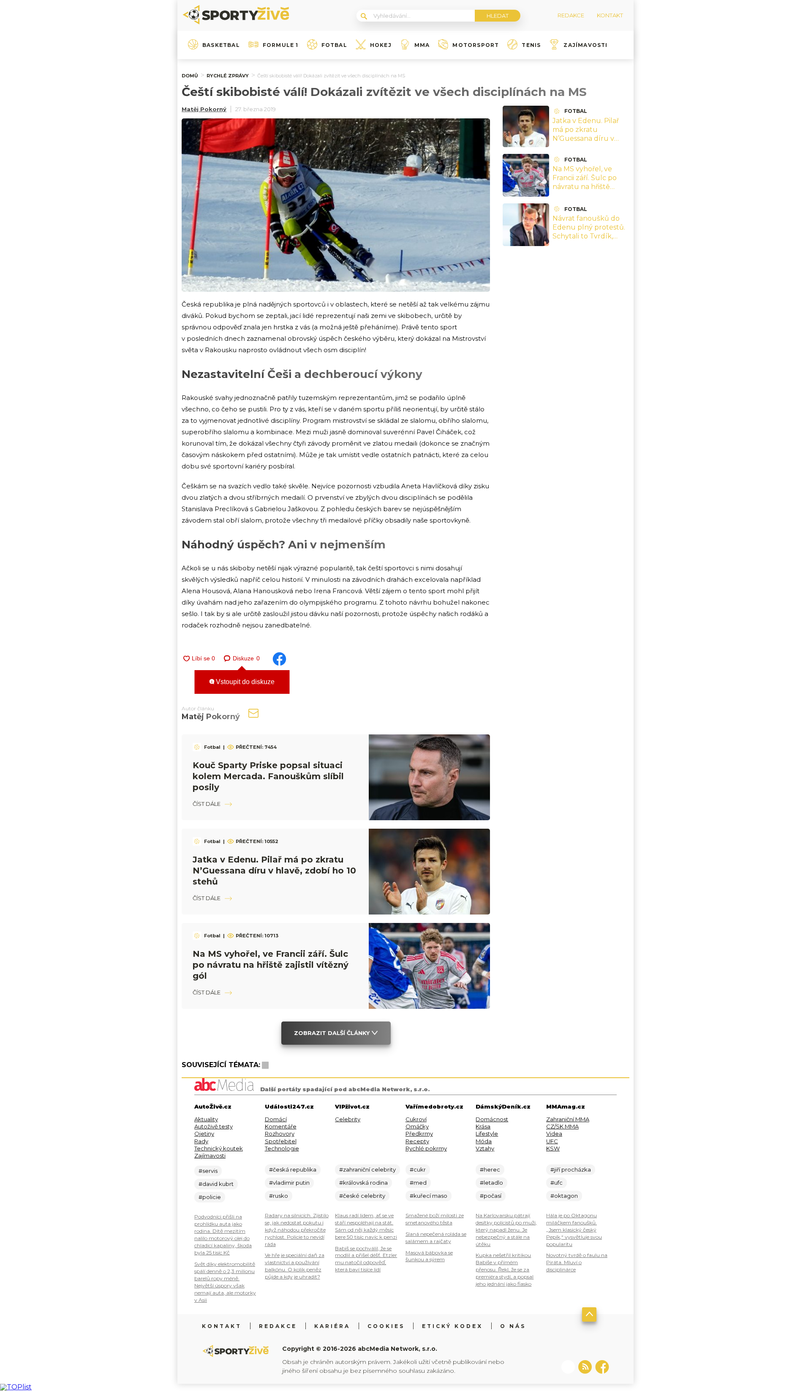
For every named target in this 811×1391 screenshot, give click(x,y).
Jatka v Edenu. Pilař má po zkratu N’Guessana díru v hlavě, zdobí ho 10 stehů (274, 870)
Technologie (282, 1148)
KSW (553, 1148)
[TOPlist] (16, 1387)
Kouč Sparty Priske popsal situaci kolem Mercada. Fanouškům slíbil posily (268, 776)
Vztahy (485, 1148)
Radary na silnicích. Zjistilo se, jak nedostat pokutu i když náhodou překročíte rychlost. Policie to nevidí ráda (297, 1229)
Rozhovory (279, 1133)
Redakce (278, 1326)
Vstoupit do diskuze (244, 681)
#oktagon (564, 1195)
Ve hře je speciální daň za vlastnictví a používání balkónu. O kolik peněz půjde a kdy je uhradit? (294, 1266)
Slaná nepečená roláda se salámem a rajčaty (436, 1237)
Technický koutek (218, 1148)
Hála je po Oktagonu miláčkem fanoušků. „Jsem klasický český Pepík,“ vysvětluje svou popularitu (574, 1229)
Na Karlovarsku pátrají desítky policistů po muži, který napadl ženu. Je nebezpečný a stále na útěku (506, 1229)
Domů (190, 76)
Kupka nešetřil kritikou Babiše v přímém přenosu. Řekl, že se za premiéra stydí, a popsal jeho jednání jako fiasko (504, 1269)
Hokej (381, 45)
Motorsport (475, 45)
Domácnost (492, 1119)
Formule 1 (281, 45)
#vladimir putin (289, 1182)
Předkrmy (419, 1133)
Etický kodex (452, 1326)
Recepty (417, 1141)
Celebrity (347, 1119)
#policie (210, 1197)
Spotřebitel (281, 1141)
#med (418, 1182)
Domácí (276, 1119)
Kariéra (332, 1326)
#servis (208, 1170)
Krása (483, 1126)
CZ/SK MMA (562, 1126)
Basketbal (221, 45)
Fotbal (334, 45)
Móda (484, 1141)
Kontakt (222, 1326)
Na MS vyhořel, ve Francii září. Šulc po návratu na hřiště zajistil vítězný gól (270, 965)
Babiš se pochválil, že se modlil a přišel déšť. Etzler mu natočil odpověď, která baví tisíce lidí (366, 1259)
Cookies (386, 1326)
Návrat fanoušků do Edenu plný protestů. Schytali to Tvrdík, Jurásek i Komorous (588, 231)
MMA (422, 45)
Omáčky (417, 1126)
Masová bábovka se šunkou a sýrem (429, 1256)
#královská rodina (363, 1182)
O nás (513, 1326)
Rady (201, 1141)
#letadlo (491, 1182)
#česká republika (292, 1169)
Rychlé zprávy (228, 76)
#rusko (278, 1195)
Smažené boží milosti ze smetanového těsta (435, 1219)
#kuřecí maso (428, 1195)
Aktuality (206, 1119)
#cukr (418, 1169)
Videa (554, 1133)
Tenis (531, 45)
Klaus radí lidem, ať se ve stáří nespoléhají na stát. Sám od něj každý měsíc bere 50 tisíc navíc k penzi (366, 1226)
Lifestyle (487, 1133)
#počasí (490, 1195)
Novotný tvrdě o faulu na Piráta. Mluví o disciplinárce (576, 1262)
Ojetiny (204, 1133)
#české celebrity (362, 1195)
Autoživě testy (213, 1126)
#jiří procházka (570, 1169)
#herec (490, 1169)
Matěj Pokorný (204, 109)
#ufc (556, 1182)
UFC (552, 1141)
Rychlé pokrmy (426, 1148)
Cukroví (416, 1119)
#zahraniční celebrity (367, 1169)
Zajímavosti (585, 45)
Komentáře (281, 1126)
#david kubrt (216, 1183)
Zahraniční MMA (567, 1119)
